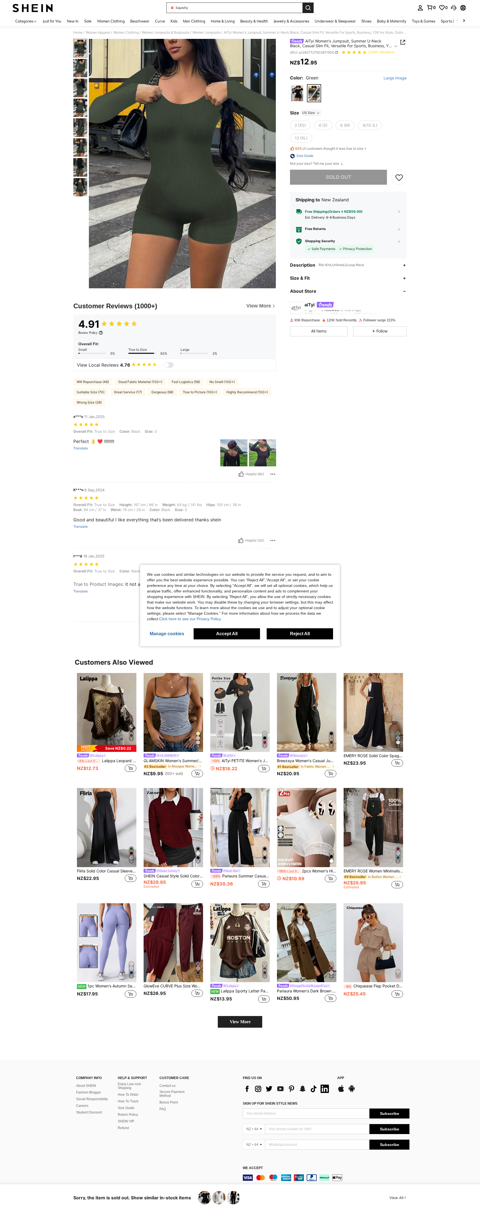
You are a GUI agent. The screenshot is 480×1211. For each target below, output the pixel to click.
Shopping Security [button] (320, 241)
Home (77, 32)
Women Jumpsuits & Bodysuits (165, 32)
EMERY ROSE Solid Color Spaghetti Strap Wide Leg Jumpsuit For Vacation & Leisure (373, 756)
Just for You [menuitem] (52, 21)
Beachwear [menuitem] (139, 21)
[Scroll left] (457, 21)
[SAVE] (399, 177)
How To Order (128, 1095)
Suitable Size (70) (90, 392)
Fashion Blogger (88, 1092)
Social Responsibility (92, 1099)
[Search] (308, 7)
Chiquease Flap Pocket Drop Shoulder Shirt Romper (374, 986)
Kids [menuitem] (174, 21)
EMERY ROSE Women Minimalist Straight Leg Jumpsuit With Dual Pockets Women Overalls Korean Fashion (373, 871)
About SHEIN (86, 1086)
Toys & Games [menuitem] (423, 21)
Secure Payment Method (171, 1094)
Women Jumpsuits (206, 32)
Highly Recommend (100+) (247, 392)
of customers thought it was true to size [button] (329, 148)
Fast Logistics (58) (186, 382)
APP (340, 1078)
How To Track (128, 1101)
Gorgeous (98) (162, 392)
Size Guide (126, 1108)
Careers (82, 1106)
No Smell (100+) (222, 382)
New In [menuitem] (73, 21)
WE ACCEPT (253, 1168)
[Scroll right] (464, 21)
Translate (80, 448)
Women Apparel (98, 32)
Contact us (167, 1086)
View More (240, 1021)
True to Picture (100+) (200, 392)
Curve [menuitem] (160, 21)
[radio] (297, 93)
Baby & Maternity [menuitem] (391, 21)
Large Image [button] (395, 78)
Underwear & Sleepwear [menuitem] (335, 21)
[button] (453, 7)
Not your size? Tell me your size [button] (315, 164)
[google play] (352, 1091)
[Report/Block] (272, 474)
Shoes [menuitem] (366, 21)
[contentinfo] (326, 1177)
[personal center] (420, 7)
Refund (123, 1128)
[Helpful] (241, 474)
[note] (106, 748)
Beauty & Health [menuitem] (254, 21)
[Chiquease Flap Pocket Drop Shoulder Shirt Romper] (373, 942)
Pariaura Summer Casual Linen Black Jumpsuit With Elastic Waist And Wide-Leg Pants (240, 876)
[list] (287, 1089)
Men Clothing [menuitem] (194, 21)
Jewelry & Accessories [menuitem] (291, 21)
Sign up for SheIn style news (270, 1103)
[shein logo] (32, 8)
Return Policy (128, 1115)
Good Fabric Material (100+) (140, 382)
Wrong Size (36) (89, 402)
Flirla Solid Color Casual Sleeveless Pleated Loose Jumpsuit (106, 871)
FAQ (162, 1109)
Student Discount (89, 1112)
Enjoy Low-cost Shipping (129, 1086)
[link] (431, 7)
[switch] (169, 365)
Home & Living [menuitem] (223, 21)
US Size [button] (308, 113)
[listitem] (107, 726)
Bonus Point (168, 1102)
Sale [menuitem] (87, 21)
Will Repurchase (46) (93, 382)
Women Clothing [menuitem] (111, 21)
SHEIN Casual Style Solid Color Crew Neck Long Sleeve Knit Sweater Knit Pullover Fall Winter (173, 876)
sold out (338, 177)
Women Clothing (126, 32)
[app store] (341, 1091)
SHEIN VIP (126, 1121)
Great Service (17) (128, 392)
